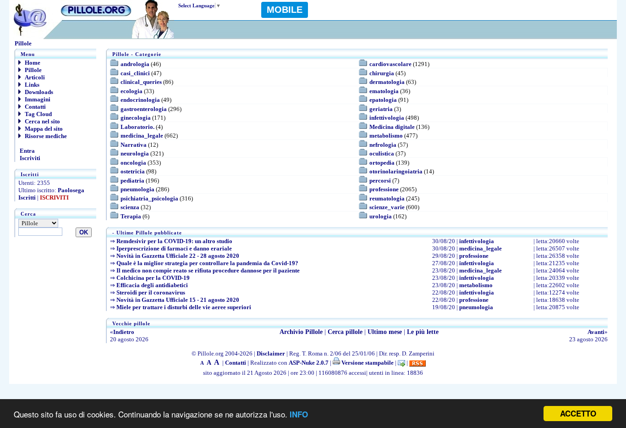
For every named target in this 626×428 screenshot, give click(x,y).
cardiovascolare (390, 64)
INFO (299, 414)
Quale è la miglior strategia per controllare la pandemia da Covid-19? (207, 263)
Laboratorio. (137, 126)
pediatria (132, 180)
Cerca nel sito (41, 121)
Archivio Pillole (301, 331)
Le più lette (423, 331)
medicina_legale (142, 135)
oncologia (133, 162)
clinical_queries (141, 81)
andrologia (135, 64)
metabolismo (386, 135)
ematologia (384, 91)
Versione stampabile (367, 362)
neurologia (135, 153)
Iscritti (27, 197)
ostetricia (133, 171)
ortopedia (382, 162)
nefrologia (382, 144)
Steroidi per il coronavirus (150, 292)
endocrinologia (140, 99)
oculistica (381, 153)
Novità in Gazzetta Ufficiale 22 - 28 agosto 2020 (177, 255)
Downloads (38, 92)
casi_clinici (135, 73)
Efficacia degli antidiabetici (152, 285)
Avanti (596, 331)
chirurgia (381, 73)
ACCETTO (578, 413)
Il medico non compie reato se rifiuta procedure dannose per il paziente (208, 270)
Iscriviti (29, 158)
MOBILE (284, 10)
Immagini (36, 99)
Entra (26, 150)
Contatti (34, 106)
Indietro (123, 331)
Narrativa (134, 144)
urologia (380, 216)
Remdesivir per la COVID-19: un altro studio (174, 241)
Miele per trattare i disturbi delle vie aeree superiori (183, 307)
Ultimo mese (385, 331)
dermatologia (387, 81)
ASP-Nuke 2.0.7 (309, 362)
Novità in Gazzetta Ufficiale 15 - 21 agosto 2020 (177, 299)
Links (31, 84)
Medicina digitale (392, 126)
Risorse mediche (45, 136)
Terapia (131, 216)
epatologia (383, 99)
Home (31, 62)
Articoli (34, 77)
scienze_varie (387, 207)
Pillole (32, 70)
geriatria (381, 109)
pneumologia (137, 189)
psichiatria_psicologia (149, 198)
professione (384, 189)
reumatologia (387, 198)
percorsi (380, 180)
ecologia (132, 91)
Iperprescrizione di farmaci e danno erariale (174, 248)
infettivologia (386, 117)
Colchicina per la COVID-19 (153, 277)
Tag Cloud (37, 114)
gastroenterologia (144, 109)
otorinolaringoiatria (396, 171)
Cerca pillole (345, 331)
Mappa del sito (43, 128)
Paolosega (71, 190)
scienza (130, 207)
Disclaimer (271, 353)
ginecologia (136, 117)
